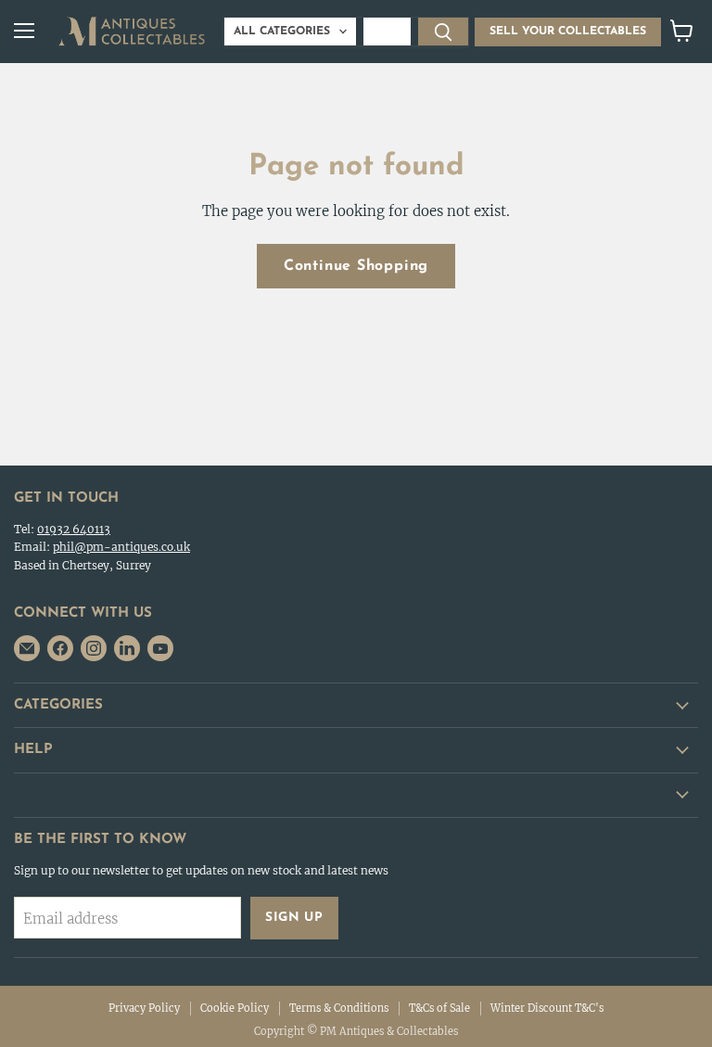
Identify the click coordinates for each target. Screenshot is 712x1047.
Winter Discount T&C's (547, 1008)
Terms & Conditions (338, 1008)
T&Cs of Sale (439, 1008)
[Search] (443, 31)
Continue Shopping (356, 266)
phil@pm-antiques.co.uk (121, 547)
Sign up (294, 918)
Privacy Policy (144, 1008)
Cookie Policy (234, 1008)
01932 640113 (73, 529)
